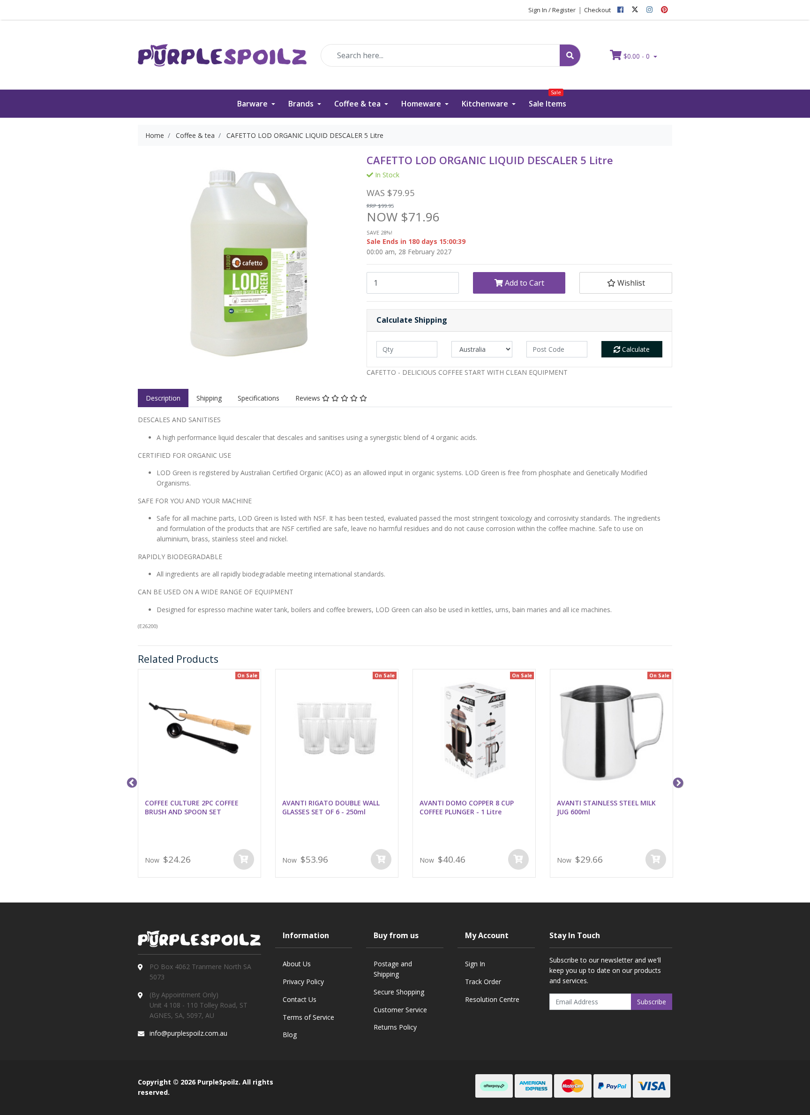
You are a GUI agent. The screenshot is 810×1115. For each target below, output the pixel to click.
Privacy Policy (303, 981)
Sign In (475, 963)
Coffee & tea (358, 104)
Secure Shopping (399, 991)
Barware (253, 104)
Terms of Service (308, 1017)
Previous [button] (130, 782)
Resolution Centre (492, 999)
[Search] (570, 55)
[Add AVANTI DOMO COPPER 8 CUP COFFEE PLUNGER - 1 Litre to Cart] (518, 859)
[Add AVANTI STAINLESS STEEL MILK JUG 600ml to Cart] (655, 859)
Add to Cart (523, 283)
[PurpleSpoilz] (222, 49)
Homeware (422, 104)
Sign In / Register (552, 10)
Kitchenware (486, 104)
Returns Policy (395, 1027)
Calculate (635, 349)
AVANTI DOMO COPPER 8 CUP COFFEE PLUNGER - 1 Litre (467, 807)
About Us (297, 963)
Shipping (209, 398)
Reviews (308, 398)
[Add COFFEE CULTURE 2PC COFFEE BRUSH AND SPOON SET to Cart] (243, 859)
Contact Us (299, 999)
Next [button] (677, 782)
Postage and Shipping (393, 968)
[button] (625, 283)
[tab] (163, 398)
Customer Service (400, 1009)
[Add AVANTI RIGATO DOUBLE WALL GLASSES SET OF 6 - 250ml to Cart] (381, 859)
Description (163, 398)
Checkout (597, 10)
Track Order (483, 981)
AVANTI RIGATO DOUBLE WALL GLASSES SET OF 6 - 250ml (331, 807)
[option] (199, 775)
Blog (290, 1034)
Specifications (258, 398)
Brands (301, 104)
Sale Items (547, 99)
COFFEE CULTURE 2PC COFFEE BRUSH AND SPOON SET (192, 807)
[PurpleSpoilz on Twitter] (635, 10)
